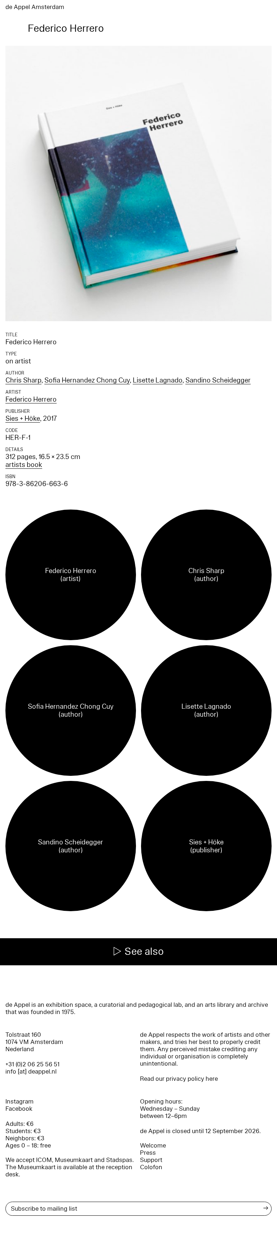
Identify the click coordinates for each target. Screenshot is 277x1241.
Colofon (151, 1167)
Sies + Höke (22, 418)
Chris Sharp (23, 380)
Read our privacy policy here (179, 1079)
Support (151, 1160)
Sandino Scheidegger (218, 380)
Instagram (19, 1101)
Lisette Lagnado (158, 380)
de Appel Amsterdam (34, 7)
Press (148, 1153)
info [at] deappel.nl (31, 1071)
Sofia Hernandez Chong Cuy (87, 380)
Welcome (153, 1145)
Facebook (18, 1109)
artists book (23, 464)
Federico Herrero (31, 399)
